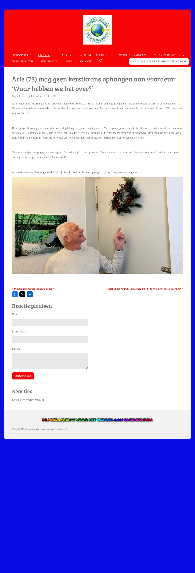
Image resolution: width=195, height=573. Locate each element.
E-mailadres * (19, 331)
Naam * (16, 314)
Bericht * (17, 348)
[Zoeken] (101, 61)
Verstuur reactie (23, 375)
